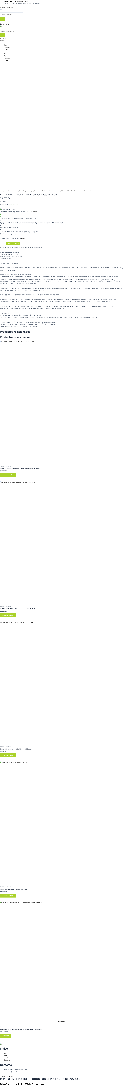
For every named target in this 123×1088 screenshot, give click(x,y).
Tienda (6, 45)
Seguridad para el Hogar (26, 191)
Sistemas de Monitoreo (41, 191)
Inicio (5, 43)
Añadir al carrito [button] (8, 475)
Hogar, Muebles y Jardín (11, 191)
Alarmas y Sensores (54, 191)
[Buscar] (2, 19)
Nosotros (7, 47)
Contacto (7, 49)
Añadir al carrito (13, 243)
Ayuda (23, 238)
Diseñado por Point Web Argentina (22, 1084)
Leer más (6, 1036)
